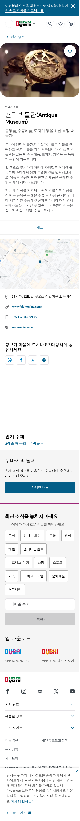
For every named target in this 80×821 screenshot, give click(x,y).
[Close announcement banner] (73, 5)
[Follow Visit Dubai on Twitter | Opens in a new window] (56, 691)
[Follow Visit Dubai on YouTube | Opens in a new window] (72, 691)
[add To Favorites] (70, 51)
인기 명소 (18, 36)
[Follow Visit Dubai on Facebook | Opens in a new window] (7, 691)
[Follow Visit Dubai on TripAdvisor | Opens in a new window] (40, 691)
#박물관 (37, 444)
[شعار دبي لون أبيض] (17, 680)
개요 (40, 227)
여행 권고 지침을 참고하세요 (36, 8)
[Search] (50, 24)
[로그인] (71, 23)
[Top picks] (60, 23)
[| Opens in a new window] (23, 691)
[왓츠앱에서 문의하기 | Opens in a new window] (9, 360)
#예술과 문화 (15, 444)
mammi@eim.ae (23, 327)
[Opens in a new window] (21, 360)
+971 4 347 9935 (24, 317)
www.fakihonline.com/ (27, 306)
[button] (19, 813)
